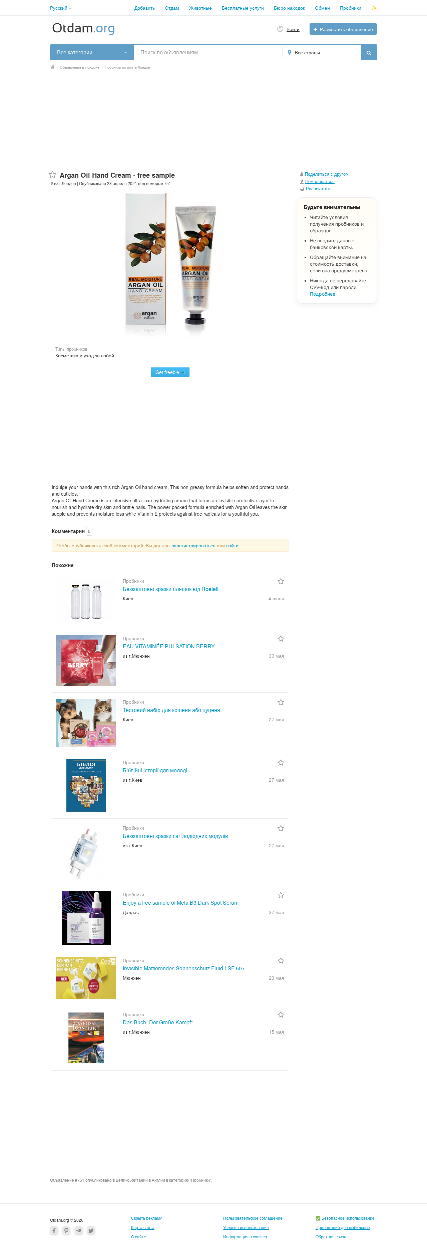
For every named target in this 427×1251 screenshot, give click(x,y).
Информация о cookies (245, 1236)
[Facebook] (54, 1230)
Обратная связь (331, 1236)
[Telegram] (79, 1230)
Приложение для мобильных (343, 1227)
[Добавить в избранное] (52, 174)
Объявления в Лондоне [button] (79, 67)
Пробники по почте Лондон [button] (127, 67)
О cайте (138, 1236)
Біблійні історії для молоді (155, 770)
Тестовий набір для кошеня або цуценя (171, 710)
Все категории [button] (74, 52)
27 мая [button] (276, 719)
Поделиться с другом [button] (327, 174)
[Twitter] (91, 1230)
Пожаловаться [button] (320, 181)
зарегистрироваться (194, 545)
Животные (200, 7)
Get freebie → (170, 372)
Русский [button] (58, 7)
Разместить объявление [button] (346, 29)
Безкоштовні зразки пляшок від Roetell (171, 589)
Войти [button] (293, 29)
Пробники (350, 7)
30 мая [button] (276, 655)
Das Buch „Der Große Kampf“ (157, 1022)
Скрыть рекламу (146, 1218)
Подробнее (322, 294)
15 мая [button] (276, 1031)
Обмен (322, 7)
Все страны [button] (307, 52)
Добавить (144, 7)
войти (232, 545)
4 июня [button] (276, 598)
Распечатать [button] (319, 188)
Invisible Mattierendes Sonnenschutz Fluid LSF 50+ (184, 968)
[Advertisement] (213, 123)
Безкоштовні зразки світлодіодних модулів (175, 836)
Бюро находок (289, 7)
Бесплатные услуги (243, 7)
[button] (70, 8)
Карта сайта (142, 1227)
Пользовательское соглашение (253, 1218)
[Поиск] (369, 52)
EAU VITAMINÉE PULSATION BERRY (169, 646)
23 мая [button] (276, 977)
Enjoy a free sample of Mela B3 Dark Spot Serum (181, 902)
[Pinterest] (66, 1230)
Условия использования (246, 1227)
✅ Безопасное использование (345, 1218)
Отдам (172, 7)
